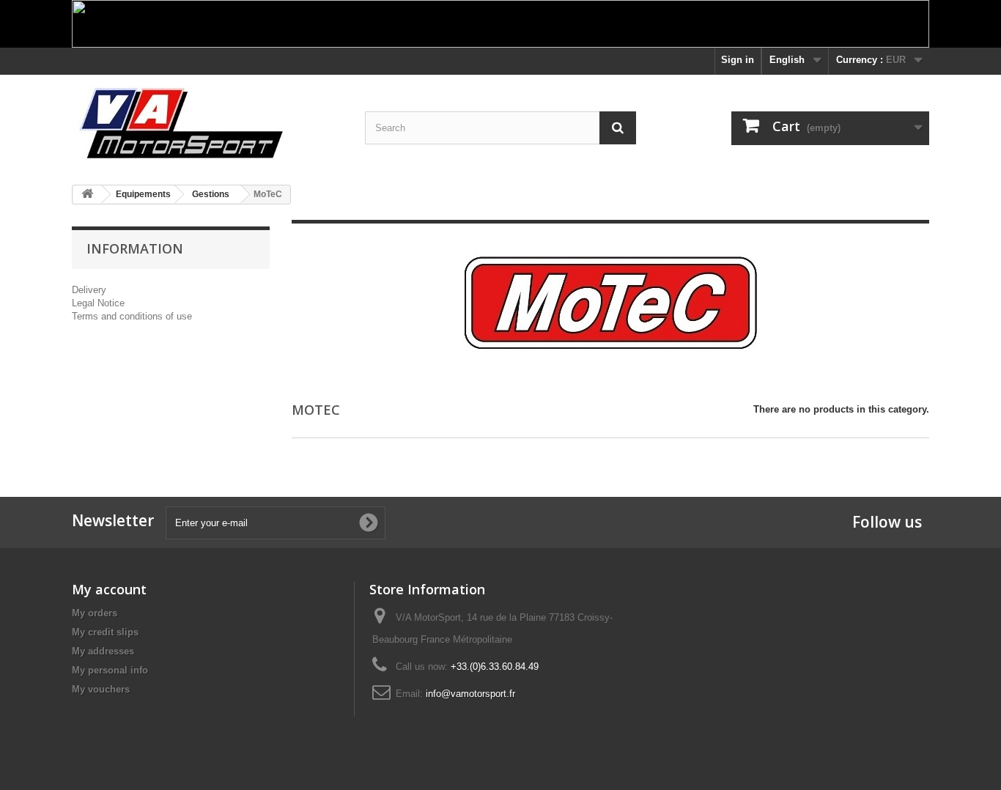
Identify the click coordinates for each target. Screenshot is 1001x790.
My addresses (103, 651)
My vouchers (101, 689)
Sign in (737, 59)
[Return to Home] (87, 194)
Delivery (89, 289)
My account (109, 589)
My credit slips (105, 632)
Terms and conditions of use (132, 316)
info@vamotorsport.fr (470, 693)
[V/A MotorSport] (207, 124)
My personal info (110, 670)
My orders (94, 613)
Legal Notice (98, 303)
